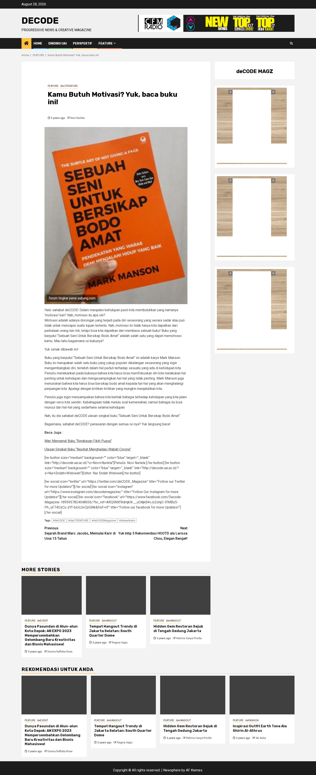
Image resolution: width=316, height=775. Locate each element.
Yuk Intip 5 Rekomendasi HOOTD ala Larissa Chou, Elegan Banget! (152, 533)
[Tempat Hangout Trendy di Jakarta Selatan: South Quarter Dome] (116, 595)
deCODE (40, 20)
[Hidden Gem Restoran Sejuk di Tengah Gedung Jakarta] (180, 595)
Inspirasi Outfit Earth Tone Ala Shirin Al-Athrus (260, 728)
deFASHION (252, 720)
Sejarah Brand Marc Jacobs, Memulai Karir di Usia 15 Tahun (80, 533)
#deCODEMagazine (104, 520)
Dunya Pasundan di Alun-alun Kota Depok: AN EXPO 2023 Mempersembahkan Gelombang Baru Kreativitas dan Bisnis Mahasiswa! (51, 635)
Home (38, 43)
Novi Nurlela (78, 117)
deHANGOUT (109, 620)
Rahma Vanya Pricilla (189, 638)
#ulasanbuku (127, 520)
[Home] (26, 44)
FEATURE (105, 43)
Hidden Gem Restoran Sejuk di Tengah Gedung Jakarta (178, 628)
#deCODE (59, 520)
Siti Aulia (261, 738)
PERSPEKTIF (82, 43)
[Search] (291, 43)
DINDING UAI (57, 43)
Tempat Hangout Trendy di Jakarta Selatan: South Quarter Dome (113, 630)
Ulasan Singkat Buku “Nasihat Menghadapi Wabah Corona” (87, 449)
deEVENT (42, 620)
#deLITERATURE (78, 520)
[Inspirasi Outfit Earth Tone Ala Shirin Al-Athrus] (262, 695)
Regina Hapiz (120, 642)
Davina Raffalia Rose (60, 651)
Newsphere (172, 770)
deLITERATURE (69, 85)
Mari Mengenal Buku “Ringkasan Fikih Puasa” (78, 441)
